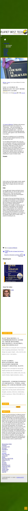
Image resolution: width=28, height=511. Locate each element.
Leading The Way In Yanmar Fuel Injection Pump (14, 251)
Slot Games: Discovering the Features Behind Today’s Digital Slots (12, 363)
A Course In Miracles (8, 124)
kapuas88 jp (5, 449)
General (5, 54)
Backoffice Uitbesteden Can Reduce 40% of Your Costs (13, 255)
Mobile (5, 52)
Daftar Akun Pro (6, 459)
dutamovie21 (5, 470)
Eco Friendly (9, 45)
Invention (6, 51)
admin (15, 92)
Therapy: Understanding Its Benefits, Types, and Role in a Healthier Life (14, 383)
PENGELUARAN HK (7, 458)
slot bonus (4, 464)
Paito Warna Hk (5, 454)
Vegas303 (4, 445)
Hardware (6, 48)
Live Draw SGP (6, 446)
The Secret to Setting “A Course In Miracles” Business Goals (13, 279)
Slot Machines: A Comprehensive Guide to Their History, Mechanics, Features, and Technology (12, 341)
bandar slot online (6, 466)
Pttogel (3, 457)
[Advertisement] (14, 15)
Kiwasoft (20, 477)
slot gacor (4, 448)
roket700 (4, 472)
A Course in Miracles (12, 247)
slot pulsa (4, 462)
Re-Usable (8, 46)
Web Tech (6, 55)
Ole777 (3, 461)
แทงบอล (4, 453)
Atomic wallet (5, 469)
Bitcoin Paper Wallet (7, 444)
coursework (4, 455)
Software (6, 50)
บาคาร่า (4, 451)
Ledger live (4, 468)
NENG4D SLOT (6, 465)
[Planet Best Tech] (5, 39)
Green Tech (6, 43)
